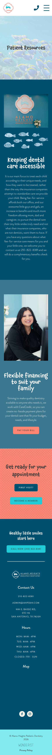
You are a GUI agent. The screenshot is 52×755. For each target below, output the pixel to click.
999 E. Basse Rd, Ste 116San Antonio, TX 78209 (26, 613)
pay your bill (26, 430)
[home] (8, 8)
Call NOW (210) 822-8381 (26, 548)
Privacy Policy (25, 750)
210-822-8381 (26, 596)
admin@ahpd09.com (26, 602)
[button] (46, 8)
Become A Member (26, 500)
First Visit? (26, 487)
